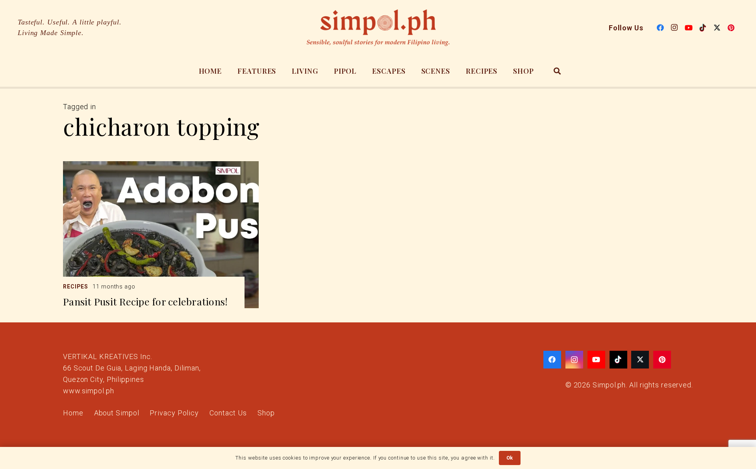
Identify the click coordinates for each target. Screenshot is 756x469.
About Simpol (116, 413)
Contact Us (228, 413)
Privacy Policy (174, 413)
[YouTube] (689, 27)
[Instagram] (674, 27)
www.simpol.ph (88, 391)
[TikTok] (703, 27)
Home (73, 413)
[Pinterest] (731, 27)
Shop (266, 413)
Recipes (75, 286)
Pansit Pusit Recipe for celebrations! (145, 301)
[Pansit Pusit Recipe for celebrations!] (161, 234)
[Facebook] (660, 27)
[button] (557, 70)
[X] (717, 27)
